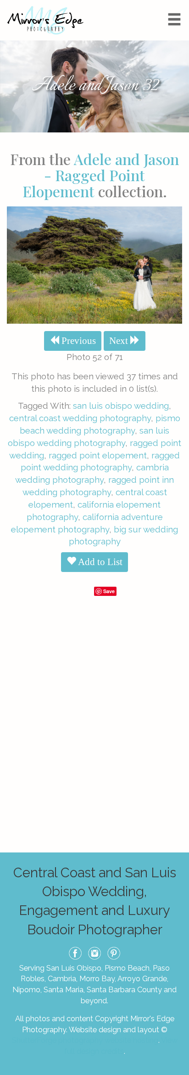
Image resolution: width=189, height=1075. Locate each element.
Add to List (99, 561)
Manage (177, 4)
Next (119, 340)
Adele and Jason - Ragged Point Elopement (100, 175)
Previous (77, 340)
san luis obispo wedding (121, 405)
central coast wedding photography (80, 418)
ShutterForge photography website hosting (85, 1040)
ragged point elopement (98, 455)
